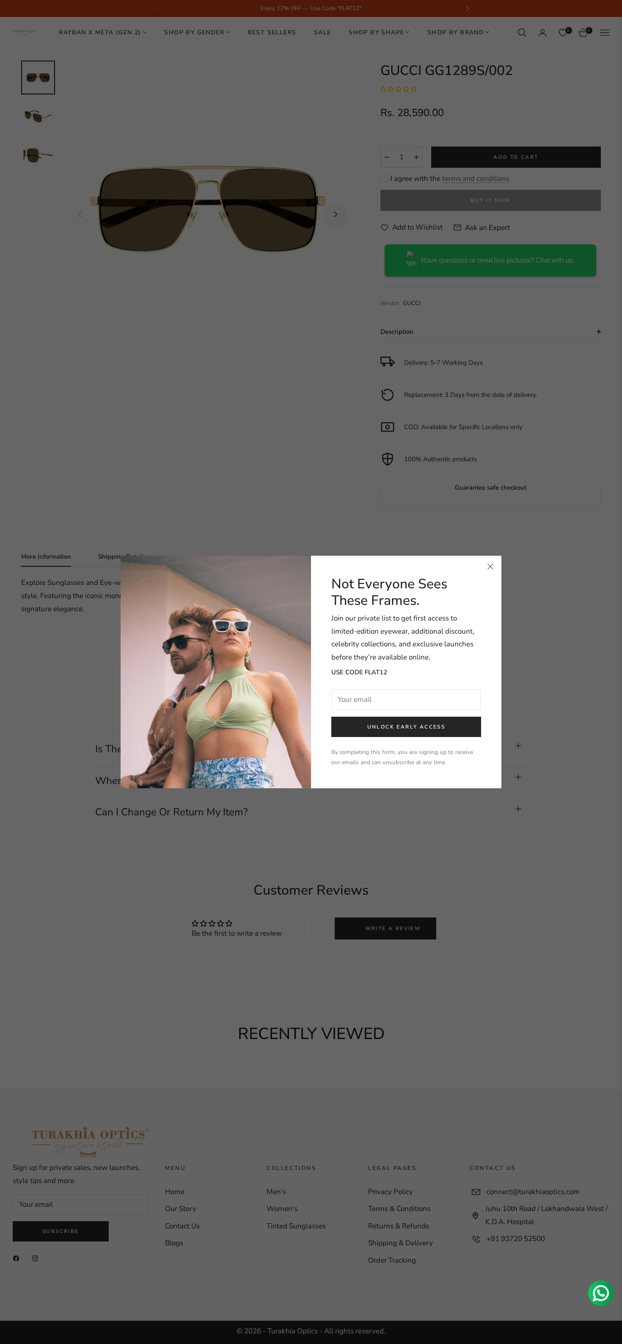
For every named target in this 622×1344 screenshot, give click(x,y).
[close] (490, 566)
